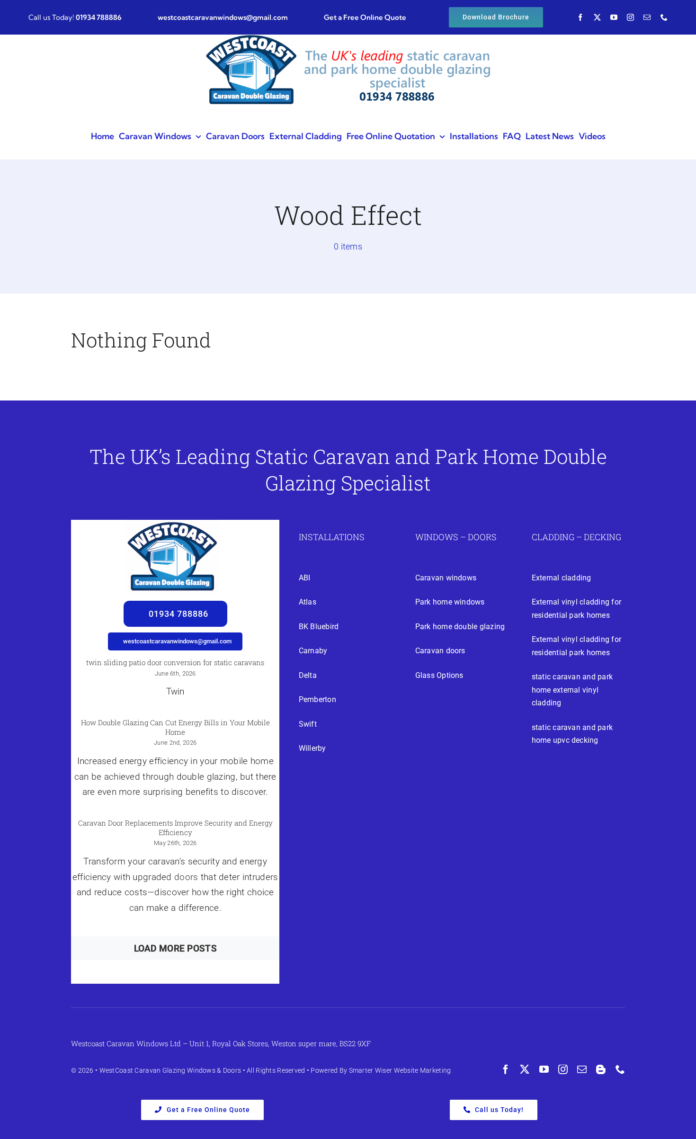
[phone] (664, 17)
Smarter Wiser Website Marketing (400, 1070)
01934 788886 (99, 17)
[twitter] (597, 17)
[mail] (647, 17)
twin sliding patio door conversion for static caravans (175, 662)
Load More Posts (175, 948)
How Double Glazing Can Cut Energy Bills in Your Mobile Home (175, 727)
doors (186, 877)
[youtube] (613, 17)
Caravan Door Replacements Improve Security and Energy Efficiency (175, 827)
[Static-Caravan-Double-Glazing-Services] (348, 39)
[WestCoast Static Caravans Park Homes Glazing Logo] (172, 524)
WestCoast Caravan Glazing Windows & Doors (170, 1070)
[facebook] (580, 17)
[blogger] (601, 1069)
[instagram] (630, 17)
